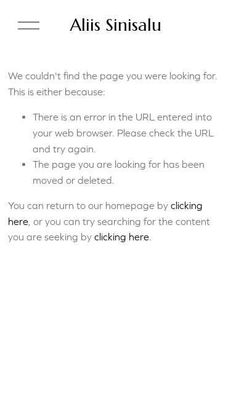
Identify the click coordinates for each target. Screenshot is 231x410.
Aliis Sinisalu (115, 25)
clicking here (121, 236)
